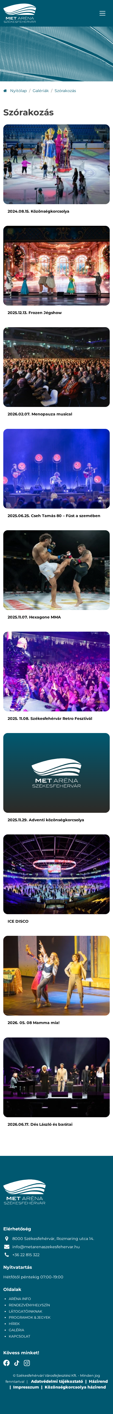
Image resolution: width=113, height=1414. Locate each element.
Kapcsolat (19, 1336)
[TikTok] (16, 1363)
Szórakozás (65, 90)
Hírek (14, 1324)
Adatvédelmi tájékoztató (57, 1381)
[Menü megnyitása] (102, 13)
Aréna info (20, 1299)
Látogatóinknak (25, 1311)
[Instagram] (27, 1363)
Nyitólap (18, 90)
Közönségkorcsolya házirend (75, 1387)
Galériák (41, 90)
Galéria (16, 1330)
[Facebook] (6, 1363)
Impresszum (26, 1387)
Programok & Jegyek (29, 1317)
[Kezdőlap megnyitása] (19, 13)
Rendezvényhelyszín (29, 1305)
